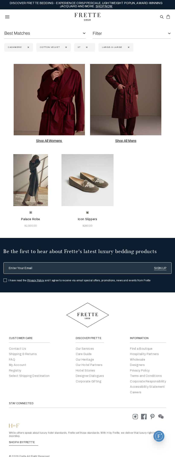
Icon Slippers (87, 219)
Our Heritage (85, 359)
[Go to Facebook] (145, 416)
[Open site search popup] (161, 17)
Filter (97, 33)
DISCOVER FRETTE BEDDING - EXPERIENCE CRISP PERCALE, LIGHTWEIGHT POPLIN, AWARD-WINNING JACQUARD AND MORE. (86, 4)
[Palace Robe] (31, 180)
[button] (158, 436)
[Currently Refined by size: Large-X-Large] (128, 47)
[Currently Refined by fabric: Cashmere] (28, 47)
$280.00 (87, 225)
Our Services (85, 348)
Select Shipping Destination (29, 375)
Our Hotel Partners (89, 365)
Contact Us (17, 348)
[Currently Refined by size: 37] (86, 47)
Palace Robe (30, 219)
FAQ (12, 359)
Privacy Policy (35, 280)
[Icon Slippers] (87, 180)
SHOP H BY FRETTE (22, 442)
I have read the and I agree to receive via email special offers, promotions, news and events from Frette (80, 280)
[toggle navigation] (7, 17)
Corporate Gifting (89, 381)
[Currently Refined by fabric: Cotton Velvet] (65, 47)
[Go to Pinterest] (154, 416)
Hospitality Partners (144, 354)
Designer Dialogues (90, 375)
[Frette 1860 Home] (87, 17)
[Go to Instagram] (137, 416)
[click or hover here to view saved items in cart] (168, 16)
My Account (17, 365)
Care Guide (84, 354)
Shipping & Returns (23, 354)
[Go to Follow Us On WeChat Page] (162, 416)
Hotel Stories (85, 370)
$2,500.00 (31, 225)
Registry (15, 370)
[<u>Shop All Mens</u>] (125, 99)
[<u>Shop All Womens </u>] (49, 99)
